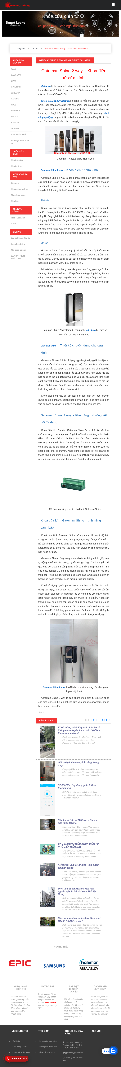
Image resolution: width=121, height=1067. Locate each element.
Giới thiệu (16, 1041)
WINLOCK (15, 93)
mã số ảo (91, 330)
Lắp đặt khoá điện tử (20, 238)
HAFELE (15, 99)
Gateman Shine (48, 345)
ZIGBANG (15, 129)
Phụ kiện (15, 201)
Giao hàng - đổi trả (20, 1047)
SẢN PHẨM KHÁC (19, 134)
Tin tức (35, 48)
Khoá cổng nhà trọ (19, 189)
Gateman (46, 86)
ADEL (13, 105)
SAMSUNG (16, 75)
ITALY (13, 224)
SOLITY (14, 117)
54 (103, 720)
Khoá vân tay (17, 160)
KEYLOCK (15, 111)
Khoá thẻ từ (16, 166)
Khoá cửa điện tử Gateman (55, 101)
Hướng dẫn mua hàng (48, 1041)
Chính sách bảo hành (21, 1052)
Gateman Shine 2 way (52, 170)
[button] (11, 24)
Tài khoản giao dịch (47, 1052)
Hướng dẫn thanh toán (48, 1047)
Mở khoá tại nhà (18, 250)
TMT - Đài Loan (18, 218)
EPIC (13, 81)
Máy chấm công (18, 195)
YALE (13, 69)
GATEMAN (16, 87)
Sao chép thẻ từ (18, 244)
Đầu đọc (15, 183)
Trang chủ (20, 48)
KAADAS (15, 123)
